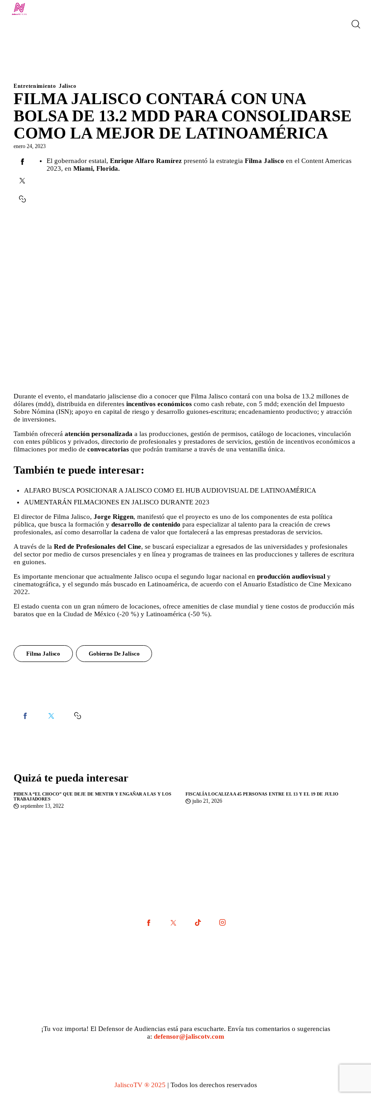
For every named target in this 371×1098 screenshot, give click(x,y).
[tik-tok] (197, 922)
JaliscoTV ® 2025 (140, 1084)
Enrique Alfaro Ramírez (146, 160)
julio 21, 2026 (207, 801)
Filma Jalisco (43, 653)
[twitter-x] (173, 922)
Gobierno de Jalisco (114, 653)
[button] (77, 716)
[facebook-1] (148, 922)
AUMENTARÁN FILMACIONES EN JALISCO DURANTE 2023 (116, 502)
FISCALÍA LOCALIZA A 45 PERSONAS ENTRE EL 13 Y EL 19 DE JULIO (262, 793)
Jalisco (67, 86)
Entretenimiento (35, 86)
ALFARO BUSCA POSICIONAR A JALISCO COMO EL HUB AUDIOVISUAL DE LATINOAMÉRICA (170, 490)
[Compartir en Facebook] (22, 162)
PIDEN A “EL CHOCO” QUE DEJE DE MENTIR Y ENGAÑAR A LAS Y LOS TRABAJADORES (92, 796)
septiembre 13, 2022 (42, 806)
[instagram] (222, 922)
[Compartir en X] (22, 181)
